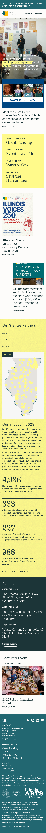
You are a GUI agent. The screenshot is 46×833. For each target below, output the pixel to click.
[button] (37, 367)
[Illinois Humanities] (9, 13)
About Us (5, 763)
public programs (12, 62)
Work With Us (7, 768)
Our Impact (6, 766)
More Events (10, 644)
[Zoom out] (10, 354)
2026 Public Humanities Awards (17, 701)
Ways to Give (17, 165)
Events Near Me (20, 154)
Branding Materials (12, 758)
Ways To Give (9, 754)
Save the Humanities (16, 178)
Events (6, 751)
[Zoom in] (5, 354)
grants (29, 62)
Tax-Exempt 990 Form (11, 771)
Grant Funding (19, 142)
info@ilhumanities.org (10, 739)
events (6, 66)
